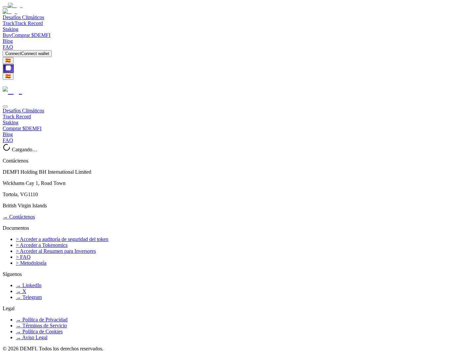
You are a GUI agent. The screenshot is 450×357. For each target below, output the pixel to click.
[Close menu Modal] (5, 106)
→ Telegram (29, 297)
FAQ (8, 47)
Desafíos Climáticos (23, 17)
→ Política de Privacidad (42, 319)
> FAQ (23, 257)
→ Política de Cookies (39, 331)
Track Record (17, 116)
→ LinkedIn (29, 285)
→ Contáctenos (19, 217)
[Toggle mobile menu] (5, 7)
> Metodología (31, 263)
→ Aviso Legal (31, 337)
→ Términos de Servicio (41, 325)
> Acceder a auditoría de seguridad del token (62, 239)
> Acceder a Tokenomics (42, 245)
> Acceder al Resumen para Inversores (56, 251)
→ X (21, 291)
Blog (8, 41)
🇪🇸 (8, 60)
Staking (10, 29)
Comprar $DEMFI (22, 128)
